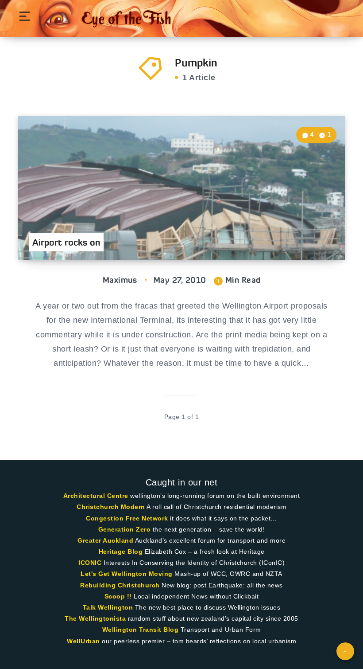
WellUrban (83, 641)
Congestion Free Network (127, 518)
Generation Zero (124, 529)
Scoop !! (118, 596)
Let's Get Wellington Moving (127, 573)
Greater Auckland (105, 540)
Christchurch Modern (111, 506)
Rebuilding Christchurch (120, 585)
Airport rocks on (66, 242)
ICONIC (89, 562)
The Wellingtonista (95, 618)
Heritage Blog (121, 551)
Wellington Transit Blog (140, 629)
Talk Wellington (108, 607)
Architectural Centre (95, 495)
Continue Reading (315, 235)
